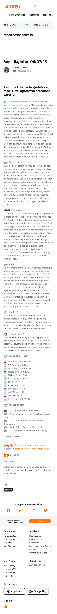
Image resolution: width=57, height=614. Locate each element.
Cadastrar (40, 521)
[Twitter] (46, 510)
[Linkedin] (33, 510)
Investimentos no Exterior (40, 546)
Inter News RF (9, 572)
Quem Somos (35, 561)
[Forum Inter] (5, 606)
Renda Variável (17, 15)
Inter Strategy (9, 566)
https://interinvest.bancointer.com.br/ (32, 448)
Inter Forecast (9, 539)
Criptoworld (9, 543)
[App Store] (14, 591)
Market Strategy (10, 536)
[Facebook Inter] (8, 510)
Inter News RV (9, 569)
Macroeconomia (36, 536)
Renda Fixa (34, 543)
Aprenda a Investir (37, 565)
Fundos (32, 549)
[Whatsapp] (21, 510)
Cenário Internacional (38, 553)
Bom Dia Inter (9, 546)
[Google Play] (38, 591)
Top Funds (8, 576)
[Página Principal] (12, 6)
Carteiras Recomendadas (43, 15)
